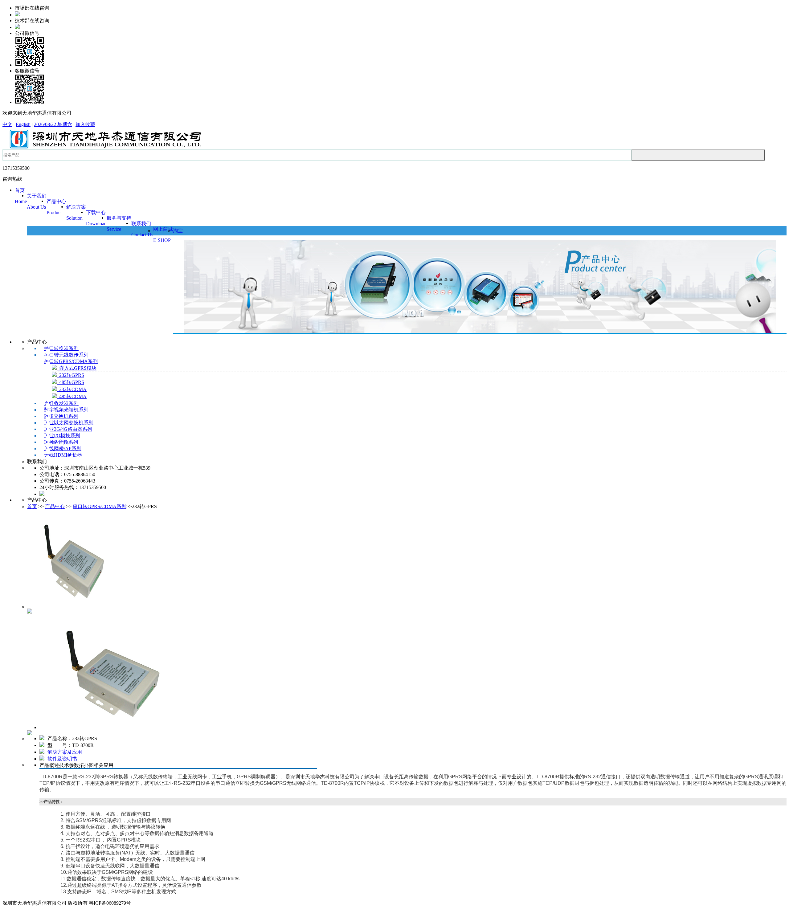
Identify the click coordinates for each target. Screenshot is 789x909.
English (23, 124)
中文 (7, 124)
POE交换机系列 (61, 416)
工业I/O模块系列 (62, 435)
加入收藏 (85, 124)
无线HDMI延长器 (63, 455)
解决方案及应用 (64, 752)
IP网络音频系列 (61, 442)
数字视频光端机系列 (66, 409)
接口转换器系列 (61, 348)
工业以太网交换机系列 (68, 422)
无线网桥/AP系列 (62, 448)
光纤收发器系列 (61, 403)
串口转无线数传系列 (66, 354)
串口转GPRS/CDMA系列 (71, 361)
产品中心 (55, 506)
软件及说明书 (62, 758)
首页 (32, 506)
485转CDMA (72, 396)
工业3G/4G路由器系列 (68, 429)
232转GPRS (70, 375)
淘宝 (178, 230)
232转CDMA (72, 389)
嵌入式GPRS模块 (76, 368)
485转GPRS (70, 382)
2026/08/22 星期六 (53, 124)
